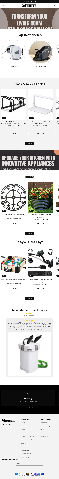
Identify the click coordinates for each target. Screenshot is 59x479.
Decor (42, 429)
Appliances (43, 422)
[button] (3, 5)
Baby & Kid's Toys (45, 426)
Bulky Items (24, 443)
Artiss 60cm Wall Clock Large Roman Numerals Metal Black (13, 215)
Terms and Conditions (27, 436)
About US (23, 446)
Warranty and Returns (27, 433)
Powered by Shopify (35, 475)
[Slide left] (26, 71)
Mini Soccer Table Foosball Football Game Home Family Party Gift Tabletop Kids (13, 280)
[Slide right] (33, 71)
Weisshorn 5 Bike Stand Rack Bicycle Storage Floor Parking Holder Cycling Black (13, 122)
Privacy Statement (26, 440)
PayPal (23, 429)
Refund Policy (25, 457)
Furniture (43, 433)
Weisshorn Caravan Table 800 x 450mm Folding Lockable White (40, 122)
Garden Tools (44, 436)
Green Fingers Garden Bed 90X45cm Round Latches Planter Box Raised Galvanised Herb (40, 216)
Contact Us (24, 426)
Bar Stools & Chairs (40, 66)
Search (23, 422)
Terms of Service (26, 453)
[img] (29, 314)
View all (29, 143)
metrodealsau (26, 475)
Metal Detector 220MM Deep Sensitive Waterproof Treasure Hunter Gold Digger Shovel (40, 281)
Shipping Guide (25, 450)
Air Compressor (13, 66)
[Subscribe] (41, 464)
